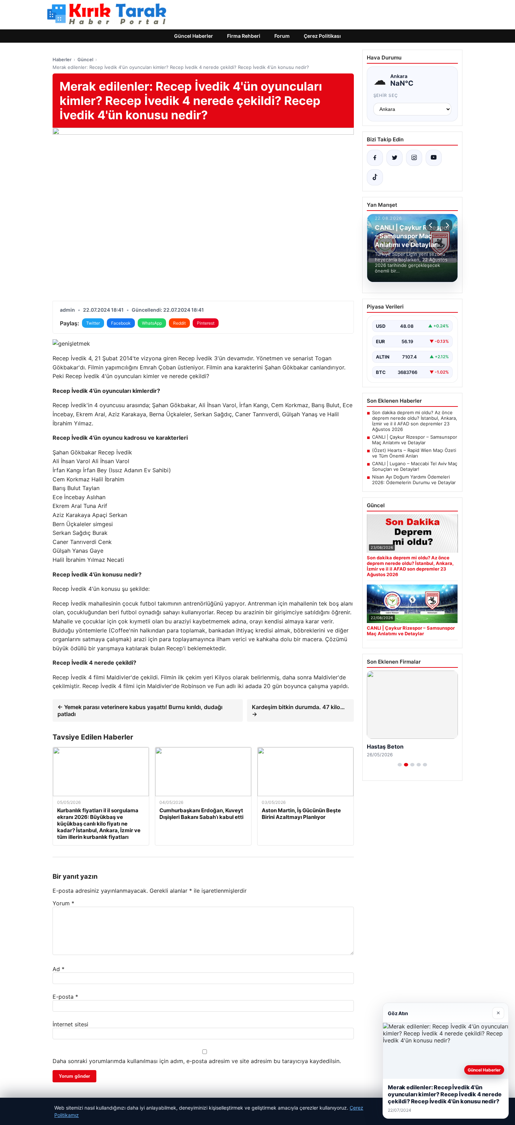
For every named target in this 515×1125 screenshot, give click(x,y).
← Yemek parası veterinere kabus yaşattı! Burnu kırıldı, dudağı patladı (139, 710)
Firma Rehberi (243, 36)
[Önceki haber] (432, 225)
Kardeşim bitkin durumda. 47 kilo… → (298, 710)
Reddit (179, 323)
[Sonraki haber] (446, 225)
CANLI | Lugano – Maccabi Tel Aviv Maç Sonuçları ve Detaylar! (414, 466)
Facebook (121, 323)
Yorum (63, 903)
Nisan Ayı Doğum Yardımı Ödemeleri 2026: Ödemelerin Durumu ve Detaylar (414, 479)
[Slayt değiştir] (400, 764)
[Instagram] (414, 158)
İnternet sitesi (70, 1024)
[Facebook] (375, 158)
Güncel (85, 59)
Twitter (93, 323)
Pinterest (205, 323)
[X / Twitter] (394, 158)
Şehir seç (385, 95)
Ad (58, 968)
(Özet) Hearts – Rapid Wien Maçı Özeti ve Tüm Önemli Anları (414, 453)
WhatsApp (152, 323)
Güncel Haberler (193, 36)
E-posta (65, 996)
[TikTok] (375, 177)
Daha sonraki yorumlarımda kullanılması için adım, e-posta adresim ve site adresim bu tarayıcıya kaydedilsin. (197, 1060)
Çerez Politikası (322, 36)
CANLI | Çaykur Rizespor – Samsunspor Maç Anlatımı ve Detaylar (414, 439)
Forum (282, 36)
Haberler (62, 59)
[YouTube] (434, 158)
